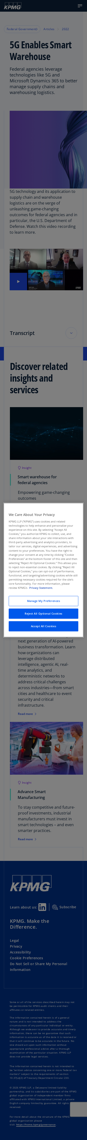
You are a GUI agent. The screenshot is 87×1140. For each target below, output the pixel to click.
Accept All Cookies (43, 626)
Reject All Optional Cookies (43, 613)
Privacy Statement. (41, 588)
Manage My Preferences (43, 601)
